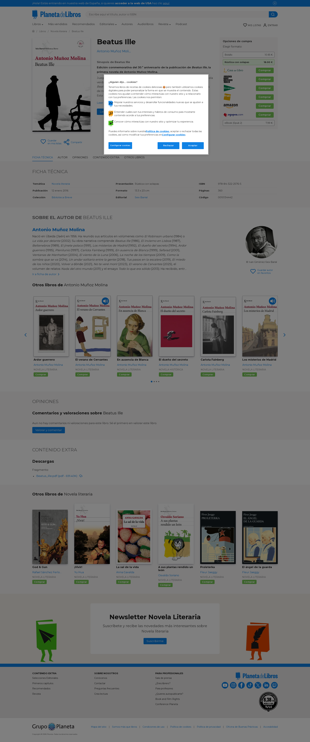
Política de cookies (157, 131)
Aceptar (192, 145)
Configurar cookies (120, 145)
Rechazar (168, 145)
